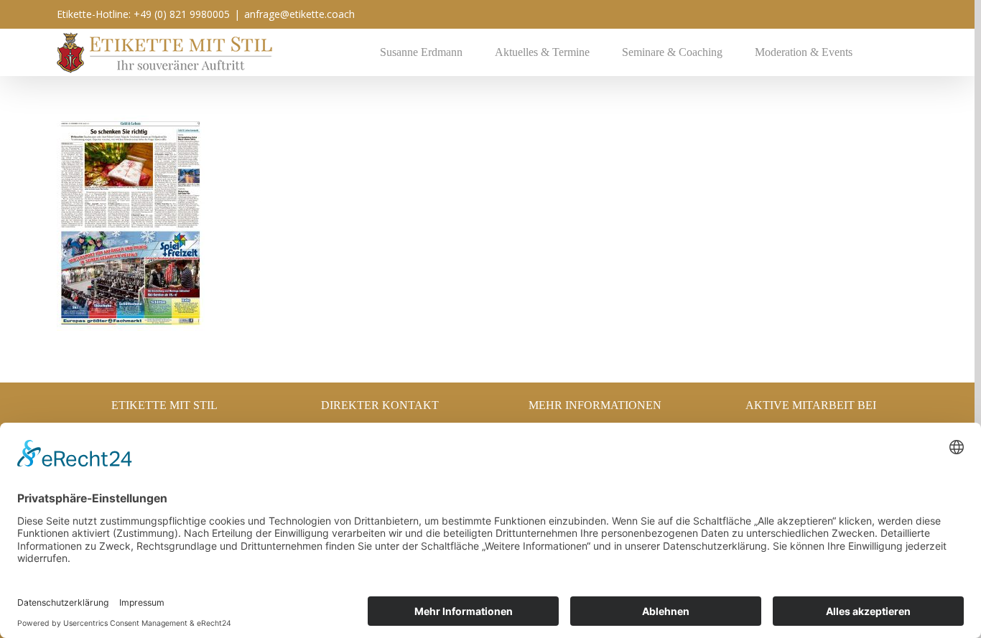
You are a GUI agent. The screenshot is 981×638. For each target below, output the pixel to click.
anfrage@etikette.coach (299, 14)
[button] (889, 52)
